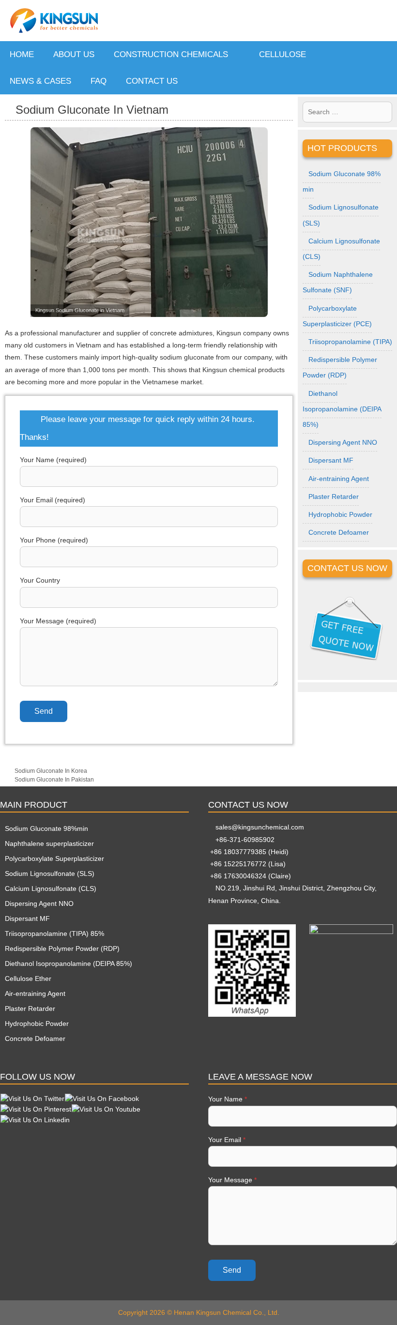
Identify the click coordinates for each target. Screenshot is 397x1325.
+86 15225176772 (237, 864)
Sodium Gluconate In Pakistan (54, 779)
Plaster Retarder (333, 496)
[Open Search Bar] (382, 81)
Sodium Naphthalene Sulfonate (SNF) (338, 282)
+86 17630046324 (237, 876)
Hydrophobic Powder (340, 514)
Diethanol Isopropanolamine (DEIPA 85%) (342, 409)
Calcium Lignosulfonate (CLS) (341, 248)
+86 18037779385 (237, 852)
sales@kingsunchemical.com (259, 827)
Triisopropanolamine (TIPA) (350, 342)
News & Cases (40, 81)
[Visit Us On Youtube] (105, 1109)
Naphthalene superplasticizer (49, 843)
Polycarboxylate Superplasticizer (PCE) (337, 316)
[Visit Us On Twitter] (32, 1098)
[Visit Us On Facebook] (101, 1098)
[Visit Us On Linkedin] (35, 1119)
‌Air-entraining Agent (338, 478)
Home (22, 54)
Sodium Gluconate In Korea (51, 771)
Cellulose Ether (28, 978)
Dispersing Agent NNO (342, 442)
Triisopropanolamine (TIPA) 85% (54, 933)
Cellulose (282, 54)
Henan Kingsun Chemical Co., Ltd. (226, 1312)
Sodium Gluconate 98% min (342, 181)
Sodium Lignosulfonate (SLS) (341, 214)
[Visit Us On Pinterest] (35, 1109)
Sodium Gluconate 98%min (46, 828)
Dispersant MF (330, 460)
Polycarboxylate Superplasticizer (54, 858)
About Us (73, 54)
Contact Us (152, 81)
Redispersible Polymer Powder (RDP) (340, 367)
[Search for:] (347, 112)
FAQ (99, 81)
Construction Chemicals (171, 54)
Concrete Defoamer (338, 532)
